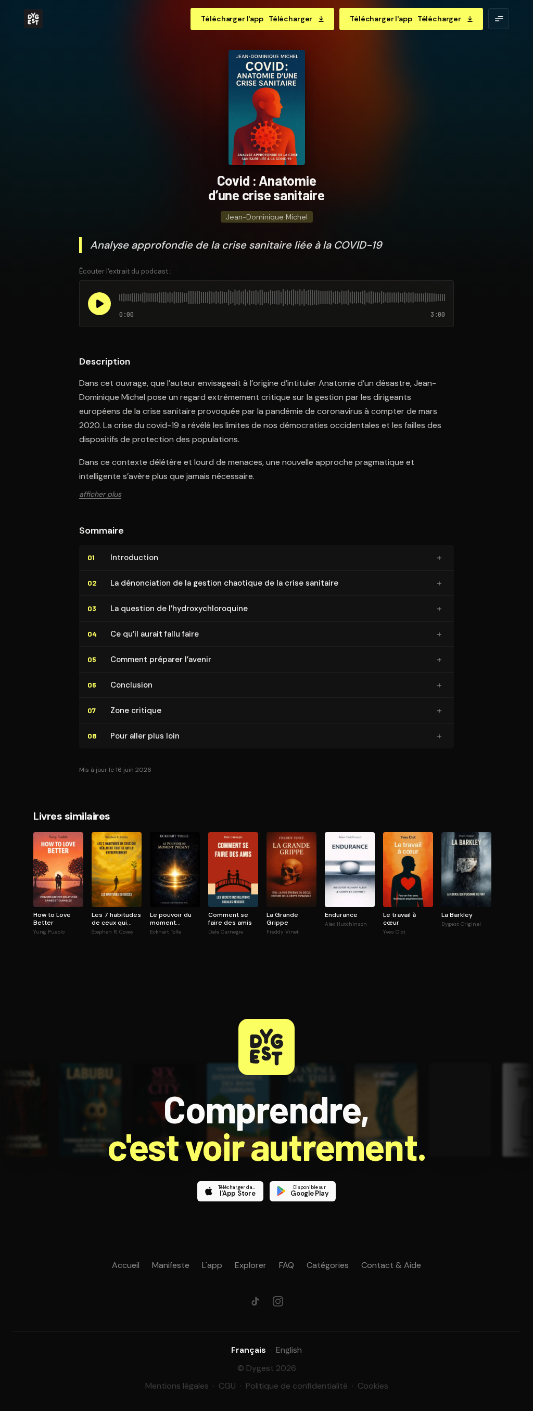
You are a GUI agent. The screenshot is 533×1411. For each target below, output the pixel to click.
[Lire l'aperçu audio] (99, 303)
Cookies (373, 1385)
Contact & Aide (391, 1265)
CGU (227, 1385)
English (289, 1349)
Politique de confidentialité (297, 1385)
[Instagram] (278, 1301)
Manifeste (170, 1265)
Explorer (250, 1265)
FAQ (286, 1265)
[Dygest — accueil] (33, 18)
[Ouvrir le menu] (498, 18)
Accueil (125, 1265)
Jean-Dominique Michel (267, 217)
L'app (212, 1265)
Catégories (328, 1265)
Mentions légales (177, 1385)
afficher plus (100, 494)
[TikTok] (255, 1301)
